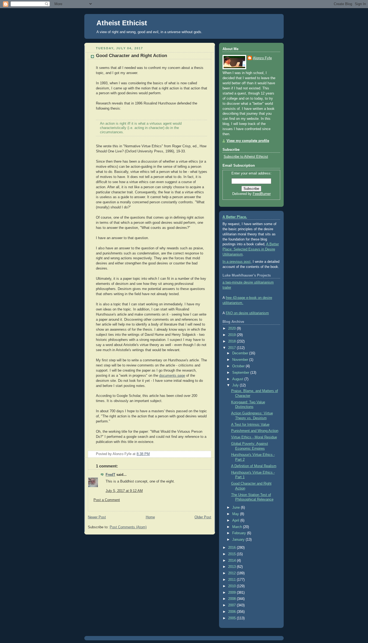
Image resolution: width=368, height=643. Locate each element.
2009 (232, 593)
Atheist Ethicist (121, 23)
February (239, 533)
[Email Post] (206, 454)
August (238, 379)
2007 (232, 605)
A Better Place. (235, 217)
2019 (232, 335)
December (240, 353)
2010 (232, 586)
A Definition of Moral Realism (253, 466)
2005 (232, 618)
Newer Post (97, 517)
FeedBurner (262, 194)
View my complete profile (248, 141)
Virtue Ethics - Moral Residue (254, 437)
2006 (232, 612)
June (236, 507)
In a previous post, (237, 262)
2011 (232, 580)
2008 (232, 599)
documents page (172, 376)
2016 (232, 548)
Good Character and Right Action (131, 55)
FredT (110, 475)
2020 (232, 328)
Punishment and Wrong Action (254, 431)
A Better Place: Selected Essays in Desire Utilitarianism (251, 249)
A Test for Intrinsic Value (250, 425)
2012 (232, 573)
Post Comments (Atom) (128, 527)
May (236, 514)
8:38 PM (143, 454)
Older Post (203, 517)
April (236, 520)
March (237, 527)
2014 (232, 560)
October (239, 366)
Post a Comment (106, 500)
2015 (232, 554)
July (236, 385)
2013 (232, 567)
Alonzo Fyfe (262, 58)
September (241, 373)
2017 (232, 348)
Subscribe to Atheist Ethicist (246, 157)
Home (150, 517)
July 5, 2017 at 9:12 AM (124, 491)
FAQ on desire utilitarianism (247, 313)
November (240, 360)
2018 (232, 341)
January (239, 539)
